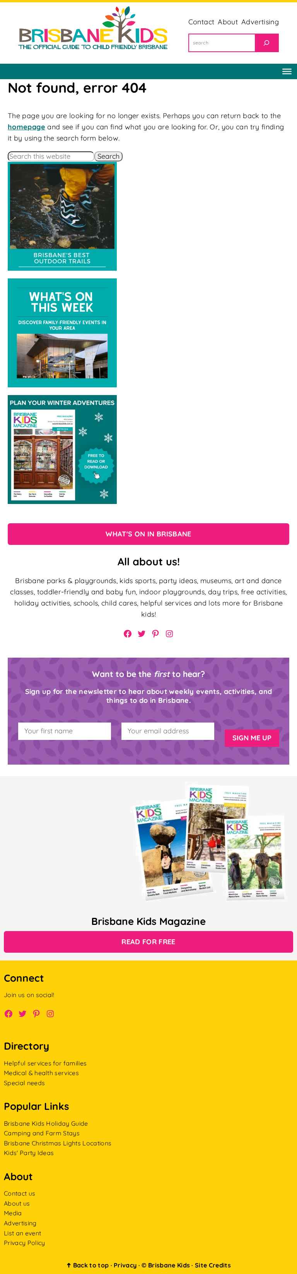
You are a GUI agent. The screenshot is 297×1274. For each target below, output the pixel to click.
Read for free (148, 941)
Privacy (125, 1265)
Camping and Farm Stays (42, 1133)
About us (17, 1203)
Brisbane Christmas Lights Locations (57, 1143)
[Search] (266, 42)
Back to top (87, 1265)
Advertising (20, 1223)
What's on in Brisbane (148, 533)
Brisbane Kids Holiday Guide (46, 1123)
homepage (26, 126)
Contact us (19, 1193)
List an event (22, 1233)
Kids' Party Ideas (29, 1153)
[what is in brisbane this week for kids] (62, 283)
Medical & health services (41, 1073)
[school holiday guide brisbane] (62, 400)
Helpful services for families (45, 1063)
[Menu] (287, 71)
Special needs (24, 1083)
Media (13, 1213)
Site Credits (213, 1265)
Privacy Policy (24, 1243)
